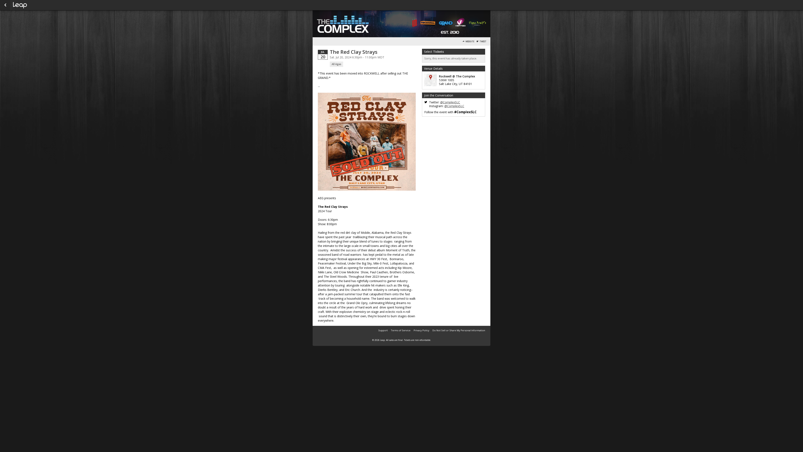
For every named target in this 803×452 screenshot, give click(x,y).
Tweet (482, 41)
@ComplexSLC (450, 102)
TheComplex (34, 5)
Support (383, 330)
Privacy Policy (421, 330)
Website (469, 41)
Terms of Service (400, 330)
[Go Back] (5, 5)
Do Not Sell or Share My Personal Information (458, 330)
